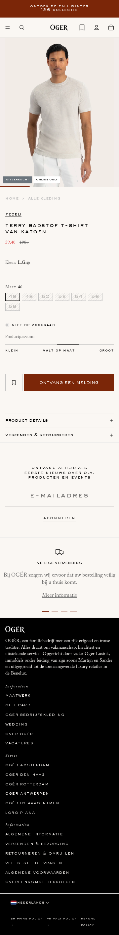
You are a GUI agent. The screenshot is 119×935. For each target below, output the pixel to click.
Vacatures (19, 743)
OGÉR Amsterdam (27, 765)
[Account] (96, 27)
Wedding (16, 724)
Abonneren (59, 518)
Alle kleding (44, 199)
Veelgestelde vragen (33, 863)
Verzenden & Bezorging (37, 844)
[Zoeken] (22, 27)
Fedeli (13, 214)
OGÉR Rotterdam (27, 784)
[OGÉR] (59, 27)
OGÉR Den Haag (25, 775)
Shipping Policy (26, 918)
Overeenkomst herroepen (40, 882)
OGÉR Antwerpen (27, 794)
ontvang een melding (69, 382)
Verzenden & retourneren (39, 435)
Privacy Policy (61, 918)
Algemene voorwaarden (37, 873)
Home (12, 199)
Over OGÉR (19, 734)
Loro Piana (20, 813)
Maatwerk (18, 696)
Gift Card (18, 705)
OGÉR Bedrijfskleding (34, 715)
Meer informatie (59, 595)
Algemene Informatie (34, 834)
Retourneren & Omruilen (39, 854)
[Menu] (7, 27)
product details (26, 420)
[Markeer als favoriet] (13, 382)
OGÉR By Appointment (33, 803)
